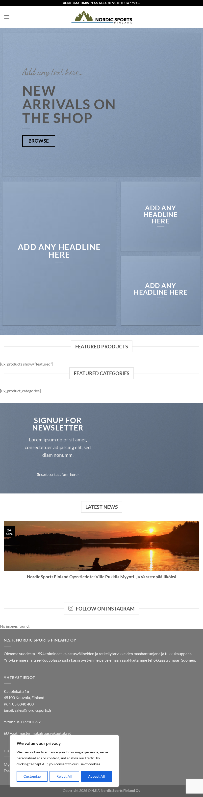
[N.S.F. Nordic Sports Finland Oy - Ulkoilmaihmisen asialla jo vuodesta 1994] (101, 16)
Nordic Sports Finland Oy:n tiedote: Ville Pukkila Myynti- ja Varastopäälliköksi (101, 576)
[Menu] (7, 17)
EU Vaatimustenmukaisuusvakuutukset (37, 733)
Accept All (96, 776)
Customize (32, 776)
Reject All (64, 776)
